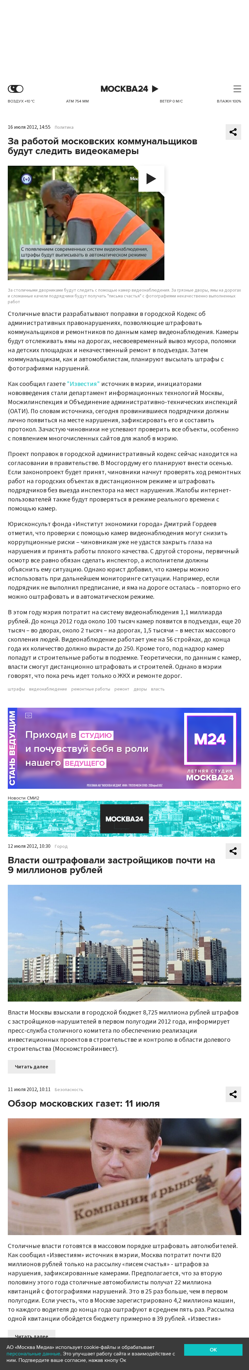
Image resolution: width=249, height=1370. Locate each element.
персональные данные (33, 1354)
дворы (140, 689)
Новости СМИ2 (23, 798)
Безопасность (69, 1090)
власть (158, 689)
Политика (64, 127)
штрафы (16, 689)
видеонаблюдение (48, 689)
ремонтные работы (90, 689)
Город (61, 846)
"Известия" (83, 384)
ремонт (121, 689)
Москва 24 (124, 89)
